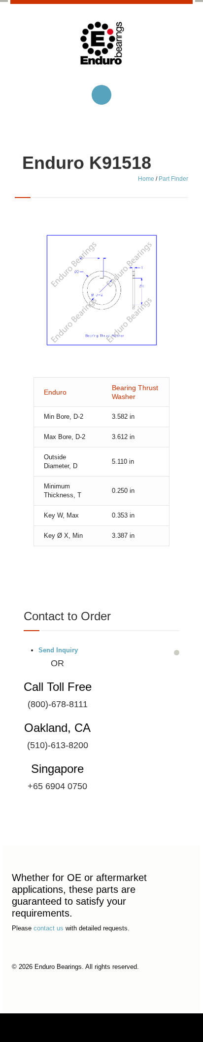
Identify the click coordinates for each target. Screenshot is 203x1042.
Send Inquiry (58, 650)
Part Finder (173, 178)
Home (146, 178)
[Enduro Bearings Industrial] (101, 51)
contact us (49, 928)
